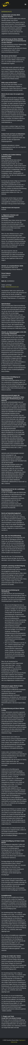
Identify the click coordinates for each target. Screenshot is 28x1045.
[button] (25, 4)
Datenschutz (14, 1042)
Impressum (22, 1040)
